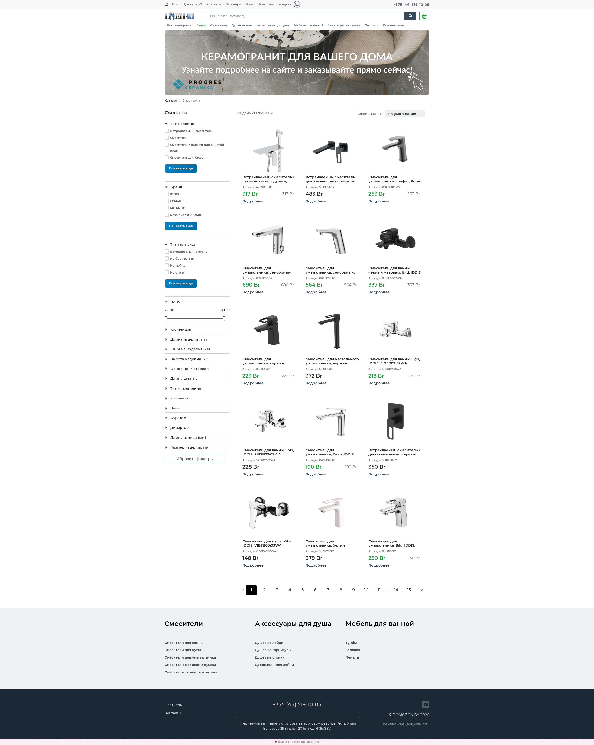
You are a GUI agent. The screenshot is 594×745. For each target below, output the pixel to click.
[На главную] (166, 4)
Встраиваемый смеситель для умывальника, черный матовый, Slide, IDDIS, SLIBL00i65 (330, 179)
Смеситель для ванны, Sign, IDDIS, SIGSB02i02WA (394, 361)
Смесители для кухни (184, 650)
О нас (249, 4)
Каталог (171, 100)
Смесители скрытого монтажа (191, 672)
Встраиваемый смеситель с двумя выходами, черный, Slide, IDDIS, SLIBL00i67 (394, 452)
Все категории (178, 25)
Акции (201, 25)
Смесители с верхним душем (190, 665)
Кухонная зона (394, 25)
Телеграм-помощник (275, 4)
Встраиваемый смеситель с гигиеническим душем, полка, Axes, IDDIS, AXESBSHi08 (268, 179)
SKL (179, 16)
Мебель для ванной (308, 25)
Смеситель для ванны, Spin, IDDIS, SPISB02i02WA (268, 452)
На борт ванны (182, 258)
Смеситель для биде (186, 157)
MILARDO (177, 208)
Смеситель (178, 138)
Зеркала (352, 650)
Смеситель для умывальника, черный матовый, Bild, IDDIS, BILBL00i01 (263, 361)
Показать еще (181, 168)
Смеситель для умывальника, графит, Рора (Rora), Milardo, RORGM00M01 (395, 179)
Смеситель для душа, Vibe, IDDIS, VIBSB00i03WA (267, 543)
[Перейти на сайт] (425, 704)
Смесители (218, 25)
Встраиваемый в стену (188, 251)
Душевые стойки (270, 657)
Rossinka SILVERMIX (186, 215)
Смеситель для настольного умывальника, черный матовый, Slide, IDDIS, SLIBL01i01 (332, 361)
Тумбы (351, 643)
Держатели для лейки (274, 665)
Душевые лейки (269, 643)
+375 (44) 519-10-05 (411, 4)
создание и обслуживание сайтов (298, 741)
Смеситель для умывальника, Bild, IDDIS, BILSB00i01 (391, 543)
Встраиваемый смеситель (191, 131)
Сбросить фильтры (195, 459)
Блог (176, 4)
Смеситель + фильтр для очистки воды (197, 147)
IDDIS (174, 194)
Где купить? (193, 4)
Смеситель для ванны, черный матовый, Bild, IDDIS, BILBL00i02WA (395, 270)
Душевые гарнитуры (273, 650)
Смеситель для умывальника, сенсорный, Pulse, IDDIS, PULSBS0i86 (330, 270)
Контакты (213, 4)
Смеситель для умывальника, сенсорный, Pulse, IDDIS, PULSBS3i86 (267, 270)
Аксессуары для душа (273, 25)
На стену (177, 272)
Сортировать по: (370, 113)
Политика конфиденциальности (405, 724)
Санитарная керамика (344, 25)
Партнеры (234, 4)
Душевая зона (242, 25)
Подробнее (253, 201)
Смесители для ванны (184, 643)
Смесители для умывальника (190, 657)
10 (366, 589)
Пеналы (352, 657)
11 (379, 589)
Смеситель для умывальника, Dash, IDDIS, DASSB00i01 (330, 452)
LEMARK (177, 201)
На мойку (177, 265)
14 (396, 589)
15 (409, 589)
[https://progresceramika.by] (297, 62)
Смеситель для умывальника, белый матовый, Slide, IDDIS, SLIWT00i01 (325, 543)
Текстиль (371, 25)
